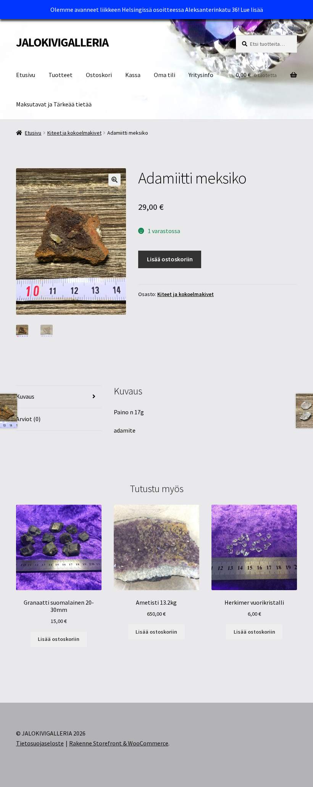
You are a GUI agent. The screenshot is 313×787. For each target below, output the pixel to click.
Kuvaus (25, 396)
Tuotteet (60, 75)
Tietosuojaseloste (40, 743)
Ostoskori (99, 75)
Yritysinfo (201, 75)
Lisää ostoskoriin (170, 259)
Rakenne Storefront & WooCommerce (118, 743)
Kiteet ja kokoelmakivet (74, 132)
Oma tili (164, 75)
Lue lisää (251, 9)
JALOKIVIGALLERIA (62, 42)
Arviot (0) (28, 419)
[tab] (59, 397)
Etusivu (25, 75)
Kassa (132, 75)
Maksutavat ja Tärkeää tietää (54, 104)
